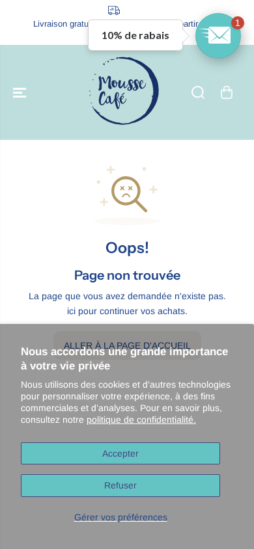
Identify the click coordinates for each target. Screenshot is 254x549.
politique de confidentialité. (141, 419)
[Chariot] (226, 92)
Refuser (120, 485)
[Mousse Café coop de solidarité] (124, 92)
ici (71, 311)
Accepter (120, 453)
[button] (21, 92)
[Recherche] (198, 92)
